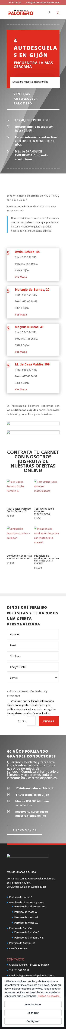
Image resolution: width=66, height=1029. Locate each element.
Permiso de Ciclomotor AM (29, 906)
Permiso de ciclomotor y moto (27, 902)
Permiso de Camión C (26, 932)
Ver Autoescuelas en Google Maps (26, 886)
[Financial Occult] (28, 856)
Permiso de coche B (20, 897)
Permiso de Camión (20, 928)
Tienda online (25, 829)
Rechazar (33, 1012)
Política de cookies (48, 995)
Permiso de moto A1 (26, 917)
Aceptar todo (33, 1004)
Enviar (48, 721)
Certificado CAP (18, 948)
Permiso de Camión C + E (28, 937)
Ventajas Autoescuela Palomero (26, 98)
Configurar (33, 1021)
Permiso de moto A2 (26, 922)
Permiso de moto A (25, 912)
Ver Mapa (21, 277)
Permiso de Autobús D (22, 943)
